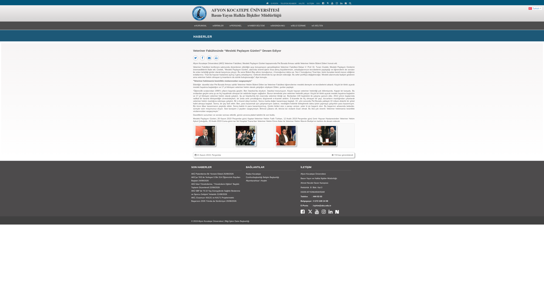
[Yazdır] (216, 58)
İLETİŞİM (310, 4)
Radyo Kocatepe (253, 174)
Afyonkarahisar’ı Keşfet (256, 180)
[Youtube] (315, 212)
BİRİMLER (219, 26)
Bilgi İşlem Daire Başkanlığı (237, 221)
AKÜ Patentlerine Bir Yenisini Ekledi (207, 174)
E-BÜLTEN (318, 26)
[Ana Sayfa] (267, 3)
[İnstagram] (322, 212)
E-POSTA (274, 4)
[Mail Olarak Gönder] (209, 58)
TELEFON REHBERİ (288, 4)
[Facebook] (303, 212)
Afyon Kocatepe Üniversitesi (210, 221)
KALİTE (302, 4)
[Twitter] (308, 212)
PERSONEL (236, 26)
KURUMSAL (201, 26)
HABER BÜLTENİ (257, 26)
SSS (318, 4)
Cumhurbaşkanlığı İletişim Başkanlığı (262, 177)
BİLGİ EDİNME (299, 26)
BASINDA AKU (278, 26)
